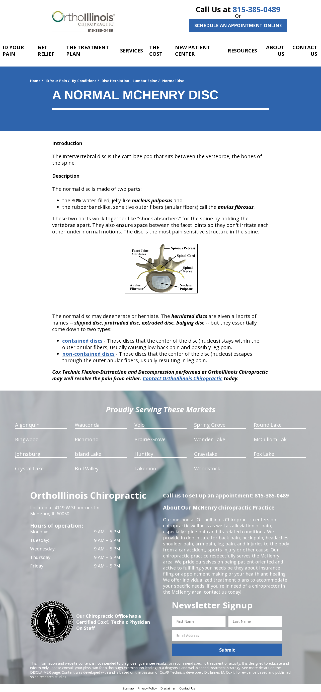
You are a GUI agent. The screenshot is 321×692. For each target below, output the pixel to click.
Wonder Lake (209, 439)
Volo (139, 424)
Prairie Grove (150, 439)
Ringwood (27, 439)
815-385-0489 (256, 9)
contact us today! (222, 592)
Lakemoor (146, 468)
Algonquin (27, 424)
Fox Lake (264, 454)
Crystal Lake (29, 468)
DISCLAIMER (40, 672)
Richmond (87, 439)
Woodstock (207, 468)
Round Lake (268, 424)
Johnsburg (27, 454)
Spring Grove (209, 424)
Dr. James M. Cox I (219, 672)
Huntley (143, 454)
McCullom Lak (270, 439)
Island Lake (88, 454)
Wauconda (87, 424)
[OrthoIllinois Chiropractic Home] (83, 21)
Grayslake (205, 454)
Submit (227, 650)
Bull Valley (87, 468)
